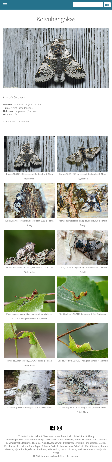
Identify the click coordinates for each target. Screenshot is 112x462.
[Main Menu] (4, 4)
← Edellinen (9, 121)
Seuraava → (23, 121)
